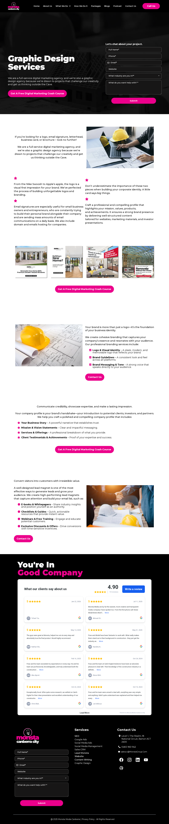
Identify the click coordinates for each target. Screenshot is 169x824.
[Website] (121, 768)
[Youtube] (146, 760)
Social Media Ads (83, 743)
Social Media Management (88, 746)
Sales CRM (80, 749)
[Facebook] (121, 760)
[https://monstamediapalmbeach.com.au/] (41, 736)
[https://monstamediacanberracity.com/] (13, 6)
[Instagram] (129, 760)
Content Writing (83, 759)
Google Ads (81, 739)
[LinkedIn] (138, 760)
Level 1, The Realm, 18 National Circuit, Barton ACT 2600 (136, 739)
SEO (77, 736)
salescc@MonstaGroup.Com (134, 752)
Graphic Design (83, 763)
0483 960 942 (128, 747)
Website (79, 756)
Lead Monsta (82, 753)
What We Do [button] (62, 6)
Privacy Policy (88, 819)
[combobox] (134, 76)
